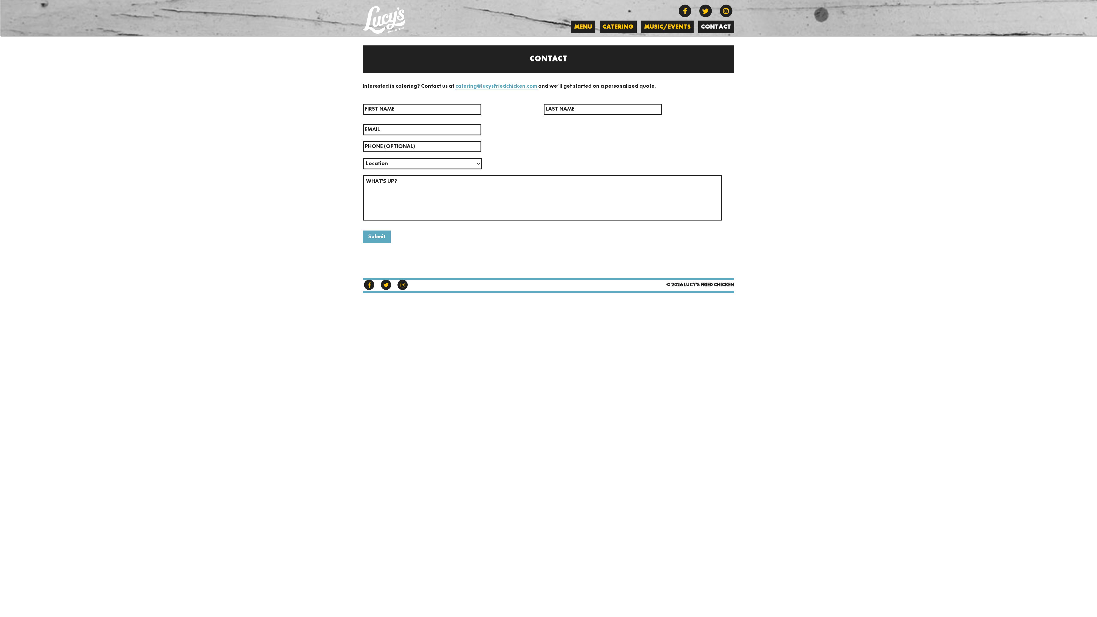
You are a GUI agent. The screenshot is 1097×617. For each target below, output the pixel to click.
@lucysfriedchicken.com (507, 86)
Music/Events (667, 27)
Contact (716, 27)
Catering (618, 27)
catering (466, 86)
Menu (583, 27)
